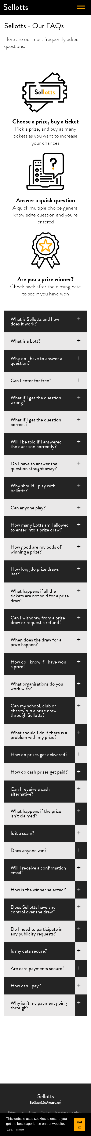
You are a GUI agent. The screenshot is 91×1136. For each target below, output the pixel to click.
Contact (46, 1112)
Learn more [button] (15, 1129)
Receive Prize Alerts (68, 1112)
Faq (22, 1112)
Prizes (12, 1112)
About (32, 1112)
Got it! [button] (79, 1124)
